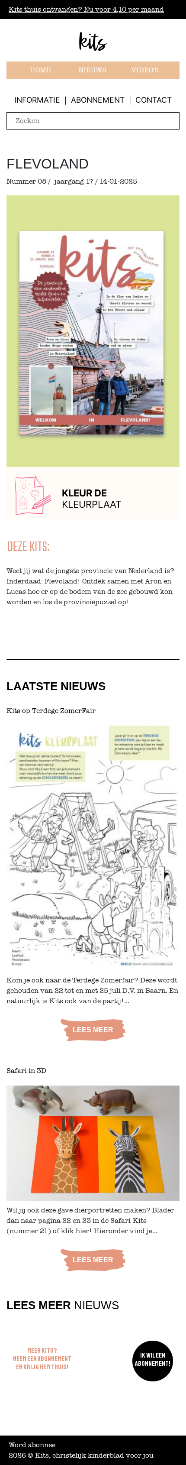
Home (40, 70)
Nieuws (92, 70)
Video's (145, 70)
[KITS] (93, 45)
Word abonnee (32, 1445)
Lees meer (93, 1030)
